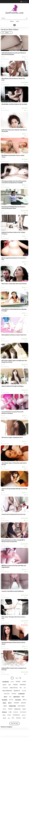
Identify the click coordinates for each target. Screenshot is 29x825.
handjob (15, 712)
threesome (7, 693)
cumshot (21, 693)
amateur (16, 696)
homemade (23, 684)
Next (17, 678)
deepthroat (21, 706)
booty (25, 699)
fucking (18, 700)
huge (24, 709)
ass (10, 696)
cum (10, 712)
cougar (24, 690)
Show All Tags (14, 723)
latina (24, 681)
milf (5, 696)
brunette (17, 690)
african (18, 718)
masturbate (23, 712)
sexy (4, 718)
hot (9, 684)
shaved (10, 709)
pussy (12, 681)
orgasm (23, 702)
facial (9, 715)
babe (23, 696)
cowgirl (15, 684)
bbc (9, 718)
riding (4, 708)
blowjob (6, 681)
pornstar (17, 709)
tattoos (14, 693)
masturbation (7, 690)
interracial (16, 715)
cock (24, 718)
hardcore (12, 706)
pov (13, 718)
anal (4, 703)
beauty (24, 715)
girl (25, 687)
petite (11, 699)
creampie (16, 702)
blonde (4, 700)
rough (4, 712)
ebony (5, 706)
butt (10, 703)
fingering (5, 687)
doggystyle (14, 687)
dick (4, 715)
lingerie (18, 681)
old (21, 687)
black (4, 684)
